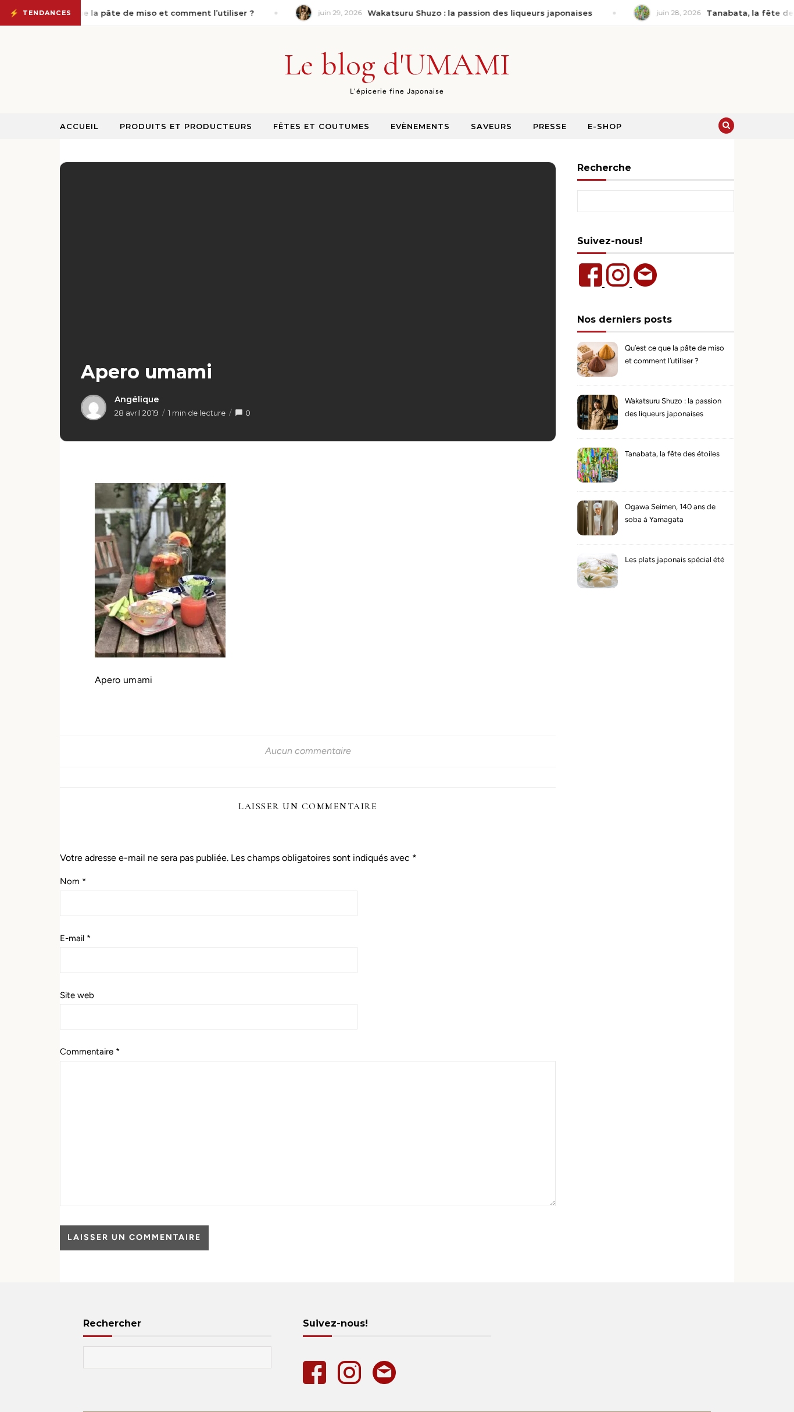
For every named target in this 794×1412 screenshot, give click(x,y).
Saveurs (491, 126)
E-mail (75, 938)
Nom (73, 881)
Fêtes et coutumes (321, 126)
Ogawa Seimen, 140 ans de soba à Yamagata (670, 513)
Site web (77, 995)
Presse (550, 126)
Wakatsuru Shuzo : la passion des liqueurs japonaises (673, 407)
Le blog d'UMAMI (397, 64)
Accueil (79, 126)
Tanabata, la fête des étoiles (672, 453)
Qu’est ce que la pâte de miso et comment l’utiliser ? (674, 354)
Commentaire (90, 1051)
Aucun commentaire (308, 750)
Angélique (137, 399)
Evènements (420, 126)
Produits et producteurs (186, 126)
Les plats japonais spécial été (674, 559)
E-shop (605, 126)
